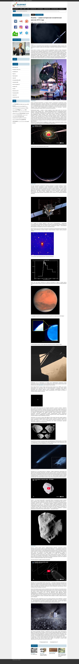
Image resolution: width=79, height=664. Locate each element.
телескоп (19, 121)
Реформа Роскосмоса (16, 113)
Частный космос (55, 8)
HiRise (21, 104)
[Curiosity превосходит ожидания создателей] (43, 651)
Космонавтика (33, 8)
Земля (21, 8)
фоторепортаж (23, 121)
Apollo (13, 104)
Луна (28, 8)
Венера (26, 106)
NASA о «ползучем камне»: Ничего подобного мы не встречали (62, 655)
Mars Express (25, 104)
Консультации (22, 0)
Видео (13, 73)
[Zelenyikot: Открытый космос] (39, 4)
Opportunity (18, 106)
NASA (14, 106)
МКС (16, 109)
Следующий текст (53, 641)
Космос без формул (16, 84)
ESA (19, 104)
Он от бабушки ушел (34, 654)
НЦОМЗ (18, 111)
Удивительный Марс (52, 653)
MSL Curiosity (16, 8)
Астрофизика (40, 8)
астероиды (39, 22)
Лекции (18, 0)
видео (13, 116)
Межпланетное (47, 8)
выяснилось (41, 384)
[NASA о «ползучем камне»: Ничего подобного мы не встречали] (61, 651)
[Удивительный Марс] (53, 651)
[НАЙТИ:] (61, 11)
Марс (25, 8)
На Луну (21, 111)
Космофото (61, 8)
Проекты (14, 95)
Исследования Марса (52, 652)
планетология (19, 119)
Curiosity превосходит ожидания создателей (43, 655)
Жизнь (16, 108)
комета (43, 22)
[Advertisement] (21, 131)
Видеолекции (14, 75)
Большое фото (33, 100)
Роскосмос (22, 113)
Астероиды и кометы (16, 69)
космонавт (24, 117)
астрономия (19, 115)
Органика (23, 111)
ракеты (24, 119)
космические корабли (17, 117)
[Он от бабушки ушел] (34, 651)
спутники (15, 121)
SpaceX (24, 106)
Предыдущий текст (44, 641)
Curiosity (16, 104)
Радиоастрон (27, 111)
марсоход (14, 119)
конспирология (21, 116)
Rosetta (35, 22)
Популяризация (15, 92)
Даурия (14, 108)
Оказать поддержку (29, 0)
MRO (28, 104)
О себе (14, 0)
